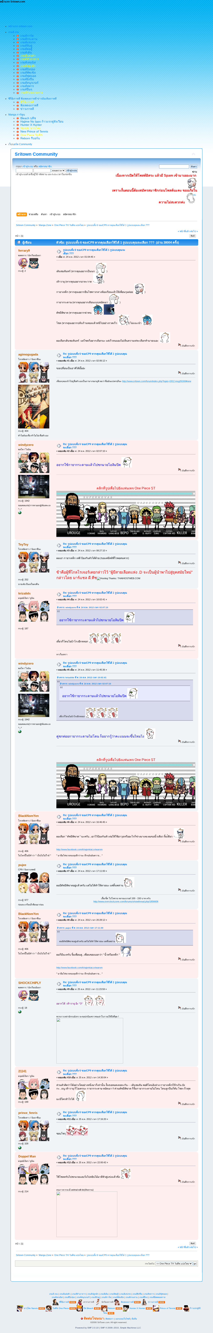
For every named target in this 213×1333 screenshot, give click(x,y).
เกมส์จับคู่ (25, 45)
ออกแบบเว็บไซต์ (122, 1319)
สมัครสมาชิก (45, 166)
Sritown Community (36, 154)
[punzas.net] (19, 1148)
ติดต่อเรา (110, 1319)
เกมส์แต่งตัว (65, 1294)
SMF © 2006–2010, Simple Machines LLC (120, 1328)
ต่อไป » (194, 231)
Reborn (111, 1308)
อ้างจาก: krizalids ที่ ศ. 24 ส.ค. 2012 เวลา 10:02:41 (81, 677)
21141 (22, 1071)
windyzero (25, 444)
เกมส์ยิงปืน (26, 79)
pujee (22, 865)
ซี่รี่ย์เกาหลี (64, 1302)
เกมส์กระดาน (28, 39)
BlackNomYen (28, 816)
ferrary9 (24, 250)
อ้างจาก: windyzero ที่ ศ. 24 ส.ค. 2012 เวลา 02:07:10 (82, 607)
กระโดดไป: (150, 1264)
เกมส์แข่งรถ (27, 42)
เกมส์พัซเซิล (27, 72)
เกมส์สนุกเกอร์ (28, 82)
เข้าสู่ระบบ (27, 166)
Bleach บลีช (27, 118)
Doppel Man (27, 1156)
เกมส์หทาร (26, 86)
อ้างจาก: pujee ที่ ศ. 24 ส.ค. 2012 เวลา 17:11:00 (80, 928)
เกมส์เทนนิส (27, 62)
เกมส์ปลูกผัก (93, 1294)
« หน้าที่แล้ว (184, 231)
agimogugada (28, 354)
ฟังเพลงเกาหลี (28, 105)
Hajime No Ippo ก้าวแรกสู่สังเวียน (41, 121)
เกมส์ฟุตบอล (27, 76)
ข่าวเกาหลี (26, 108)
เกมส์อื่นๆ (25, 89)
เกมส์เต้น (25, 52)
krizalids (24, 593)
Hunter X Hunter (30, 124)
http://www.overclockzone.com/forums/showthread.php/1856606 (125, 901)
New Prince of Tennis (33, 131)
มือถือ (134, 1319)
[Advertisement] (75, 12)
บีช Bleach (88, 1308)
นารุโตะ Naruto (31, 1308)
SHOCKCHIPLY (29, 983)
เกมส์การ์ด (26, 35)
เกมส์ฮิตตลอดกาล (157, 1297)
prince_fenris (27, 1113)
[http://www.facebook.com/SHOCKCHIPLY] (19, 1012)
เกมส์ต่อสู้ (25, 49)
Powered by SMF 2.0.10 (87, 1328)
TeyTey (23, 544)
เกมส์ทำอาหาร (79, 1294)
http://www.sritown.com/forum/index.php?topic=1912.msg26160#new (156, 381)
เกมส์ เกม (53, 1294)
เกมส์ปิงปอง (27, 69)
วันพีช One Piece (60, 1308)
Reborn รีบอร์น (29, 138)
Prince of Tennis (167, 1308)
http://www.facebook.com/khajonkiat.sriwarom (79, 849)
